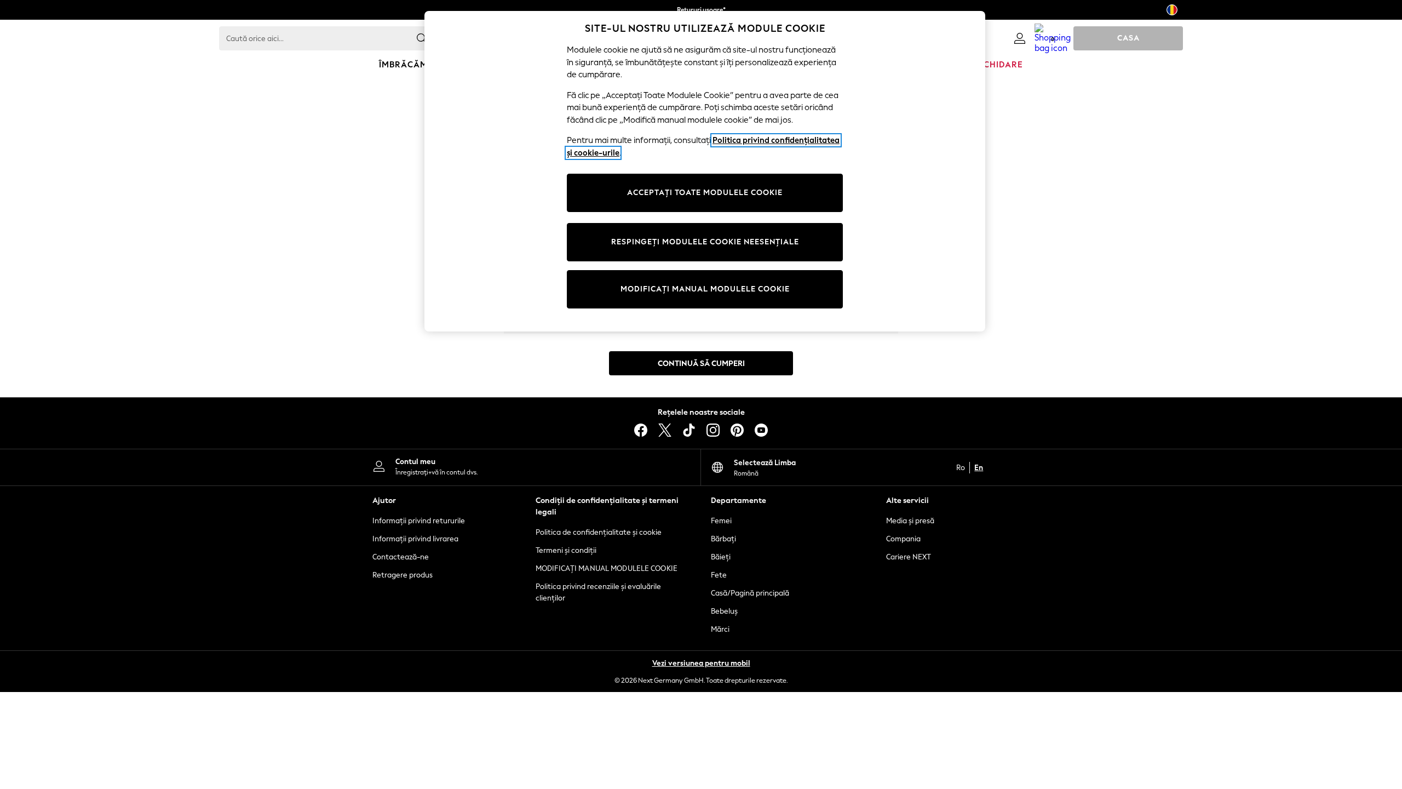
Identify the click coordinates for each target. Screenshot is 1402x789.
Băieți (721, 557)
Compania (903, 539)
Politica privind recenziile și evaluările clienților (598, 592)
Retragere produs (402, 575)
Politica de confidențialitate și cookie (599, 532)
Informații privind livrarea (415, 539)
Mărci (720, 629)
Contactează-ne (400, 557)
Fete (719, 575)
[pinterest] (737, 430)
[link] (1020, 38)
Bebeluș (724, 611)
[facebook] (641, 430)
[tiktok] (689, 430)
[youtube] (761, 430)
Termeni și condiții (566, 550)
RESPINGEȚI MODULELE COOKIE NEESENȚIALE (705, 242)
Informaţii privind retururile (418, 520)
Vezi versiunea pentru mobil (701, 663)
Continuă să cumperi (701, 363)
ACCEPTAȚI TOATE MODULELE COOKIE (705, 192)
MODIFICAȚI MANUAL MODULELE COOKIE (606, 568)
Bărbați (723, 539)
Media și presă (910, 520)
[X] (665, 430)
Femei (721, 520)
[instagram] (713, 430)
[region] (704, 171)
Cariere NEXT (908, 557)
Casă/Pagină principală (750, 593)
